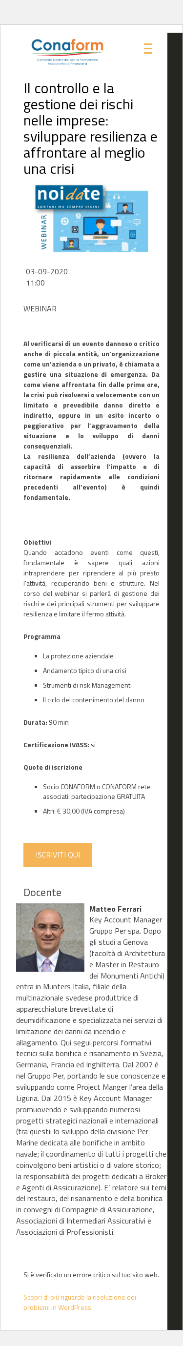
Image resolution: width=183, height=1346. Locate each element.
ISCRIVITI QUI (58, 854)
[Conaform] (57, 51)
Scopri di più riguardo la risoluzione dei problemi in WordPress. (79, 1302)
